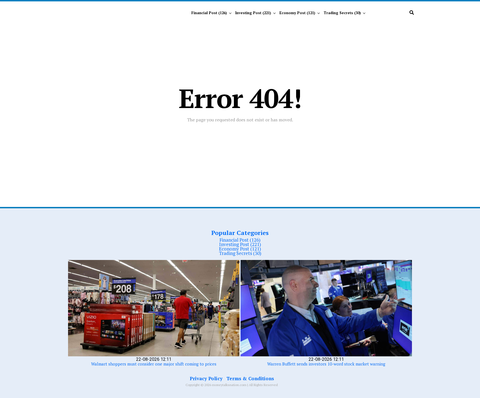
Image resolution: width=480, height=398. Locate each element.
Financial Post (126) (209, 12)
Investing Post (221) (253, 12)
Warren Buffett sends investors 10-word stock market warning (326, 364)
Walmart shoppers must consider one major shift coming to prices (153, 364)
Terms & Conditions (250, 378)
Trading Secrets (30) (342, 12)
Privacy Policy (206, 378)
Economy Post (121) (297, 12)
